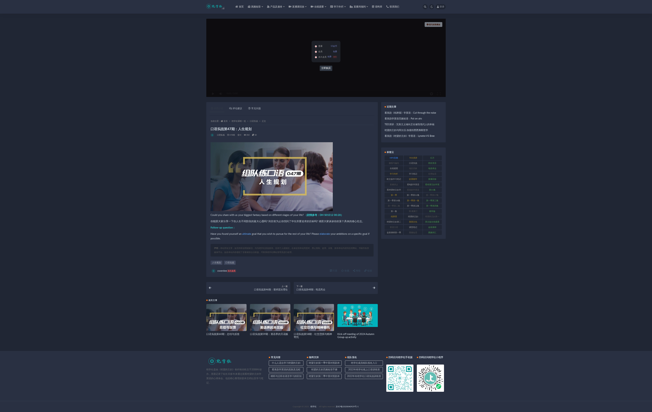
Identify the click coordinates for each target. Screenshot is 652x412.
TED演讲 (413, 158)
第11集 (432, 190)
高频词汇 (432, 233)
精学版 (432, 211)
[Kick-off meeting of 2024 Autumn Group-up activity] (357, 315)
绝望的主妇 (413, 217)
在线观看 (394, 168)
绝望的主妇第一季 (432, 217)
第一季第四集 (432, 206)
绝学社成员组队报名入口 (364, 363)
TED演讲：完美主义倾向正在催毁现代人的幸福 (409, 124)
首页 (241, 7)
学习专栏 (394, 174)
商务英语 (432, 163)
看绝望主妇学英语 (432, 185)
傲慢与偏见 (394, 163)
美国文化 (413, 222)
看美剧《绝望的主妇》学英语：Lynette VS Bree (409, 136)
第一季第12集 (413, 195)
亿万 (432, 158)
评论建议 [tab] (237, 108)
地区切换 (413, 168)
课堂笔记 (413, 227)
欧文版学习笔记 (394, 179)
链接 (369, 271)
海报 (357, 271)
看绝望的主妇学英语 (394, 190)
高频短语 (413, 233)
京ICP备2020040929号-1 (347, 407)
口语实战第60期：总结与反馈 (222, 334)
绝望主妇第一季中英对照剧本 (324, 363)
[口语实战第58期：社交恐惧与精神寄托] (314, 324)
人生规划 (216, 263)
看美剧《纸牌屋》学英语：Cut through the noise (410, 113)
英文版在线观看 (432, 222)
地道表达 (432, 168)
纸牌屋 (394, 217)
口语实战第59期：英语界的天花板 (269, 334)
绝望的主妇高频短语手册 (324, 369)
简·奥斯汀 (413, 211)
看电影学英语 (413, 185)
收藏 (346, 271)
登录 (442, 7)
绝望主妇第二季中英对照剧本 (324, 376)
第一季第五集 (413, 206)
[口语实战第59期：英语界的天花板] (270, 324)
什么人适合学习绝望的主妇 (286, 363)
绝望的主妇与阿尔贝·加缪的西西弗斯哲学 (406, 130)
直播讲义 (394, 185)
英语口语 (394, 227)
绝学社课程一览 (239, 121)
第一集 (394, 211)
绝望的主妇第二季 (394, 222)
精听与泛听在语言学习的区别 (286, 376)
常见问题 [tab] (256, 108)
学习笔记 (413, 174)
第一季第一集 (413, 201)
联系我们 (394, 7)
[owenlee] (212, 135)
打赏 (334, 271)
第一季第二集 (394, 206)
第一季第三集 (432, 201)
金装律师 (432, 227)
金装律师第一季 (394, 233)
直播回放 (432, 179)
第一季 (394, 195)
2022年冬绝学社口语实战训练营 (364, 376)
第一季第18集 (394, 201)
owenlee (226, 271)
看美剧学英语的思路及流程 (286, 369)
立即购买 (326, 68)
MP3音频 (394, 158)
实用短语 (432, 174)
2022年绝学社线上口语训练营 (364, 369)
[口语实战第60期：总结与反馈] (226, 324)
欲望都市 (413, 179)
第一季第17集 (432, 195)
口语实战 (254, 121)
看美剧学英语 (413, 190)
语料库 (378, 7)
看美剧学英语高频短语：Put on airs (403, 119)
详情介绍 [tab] (218, 108)
